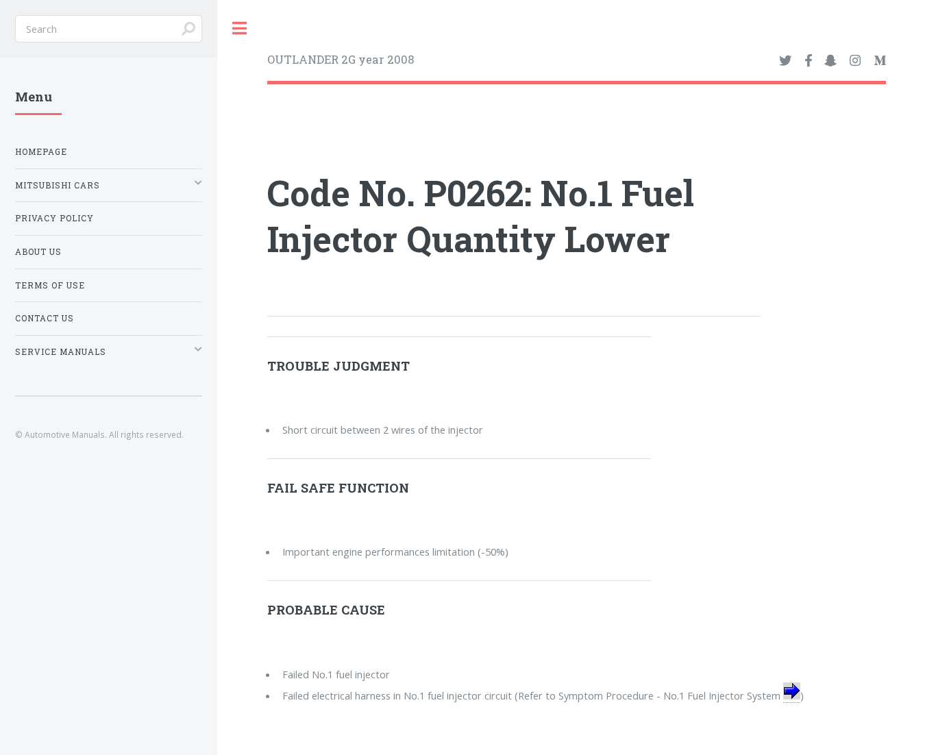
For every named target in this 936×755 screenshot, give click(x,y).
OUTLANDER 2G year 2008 (340, 59)
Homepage (41, 152)
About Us (38, 252)
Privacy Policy (54, 218)
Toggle (239, 28)
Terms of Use (50, 285)
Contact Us (44, 318)
